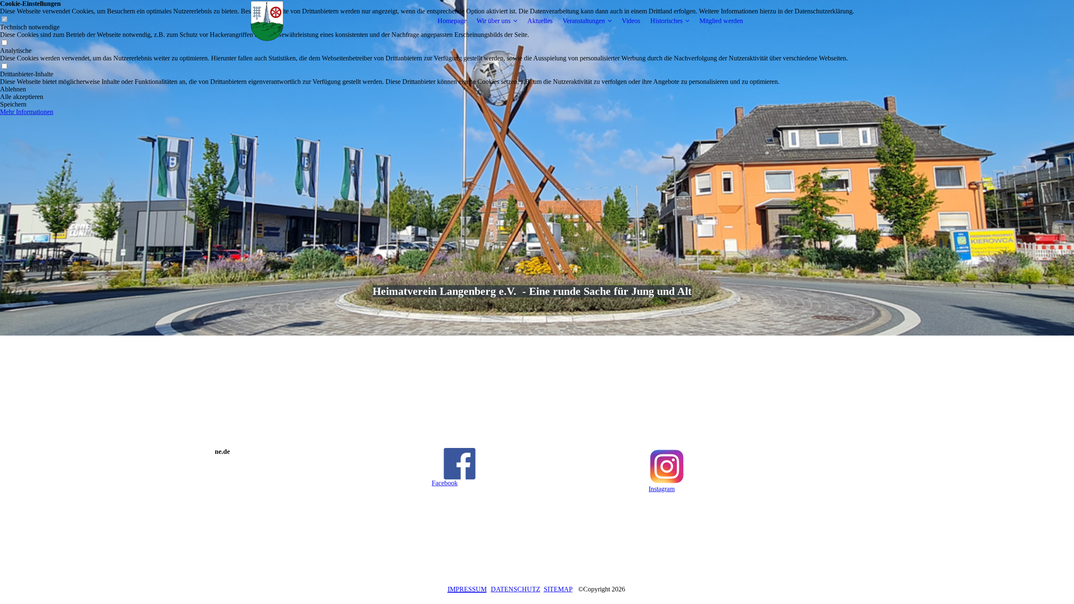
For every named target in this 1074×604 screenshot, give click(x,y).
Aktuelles (540, 20)
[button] (427, 89)
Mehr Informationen (26, 111)
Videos (631, 20)
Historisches (666, 20)
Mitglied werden (721, 20)
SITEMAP (558, 589)
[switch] (4, 43)
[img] (267, 21)
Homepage (452, 20)
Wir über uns (494, 20)
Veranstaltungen (584, 20)
